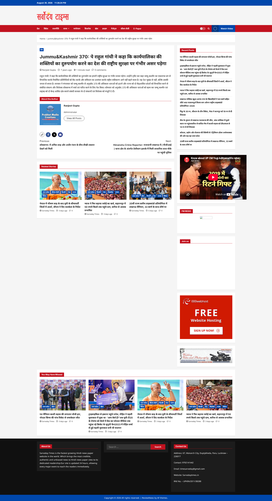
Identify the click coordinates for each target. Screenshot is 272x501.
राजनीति (55, 28)
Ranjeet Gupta (49, 70)
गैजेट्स (113, 28)
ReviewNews (148, 497)
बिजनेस (88, 28)
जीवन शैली (125, 28)
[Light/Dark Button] (203, 28)
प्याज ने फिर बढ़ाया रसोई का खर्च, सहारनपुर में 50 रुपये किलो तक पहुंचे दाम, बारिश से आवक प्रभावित (105, 207)
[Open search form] (209, 28)
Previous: (67, 145)
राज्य (65, 28)
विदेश (46, 28)
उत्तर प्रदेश (46, 192)
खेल (96, 28)
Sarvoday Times (48, 210)
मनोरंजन (77, 28)
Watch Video (227, 28)
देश (38, 28)
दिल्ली (63, 192)
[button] (42, 134)
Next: (142, 147)
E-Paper (137, 28)
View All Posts (74, 118)
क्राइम (104, 28)
